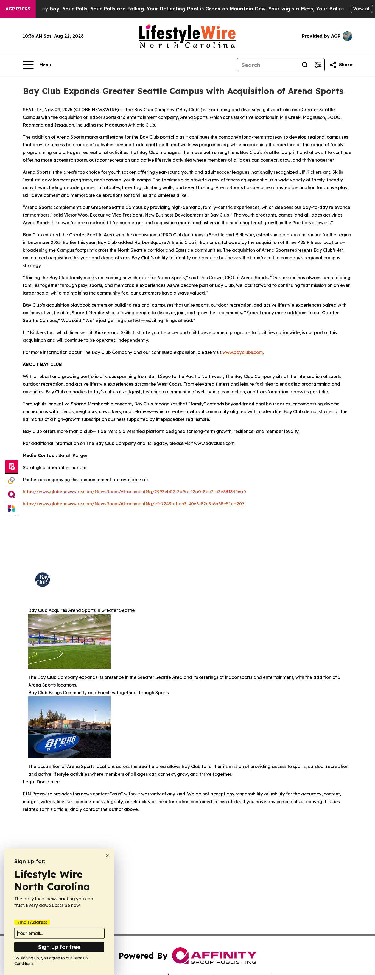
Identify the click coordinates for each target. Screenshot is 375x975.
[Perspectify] (11, 481)
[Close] (107, 855)
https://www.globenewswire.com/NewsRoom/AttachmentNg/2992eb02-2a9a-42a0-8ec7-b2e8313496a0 (134, 491)
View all (361, 8)
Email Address (32, 922)
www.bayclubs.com (242, 352)
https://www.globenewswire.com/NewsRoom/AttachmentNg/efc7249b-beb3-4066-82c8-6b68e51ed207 (133, 503)
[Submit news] (11, 467)
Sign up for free (59, 946)
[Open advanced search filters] (317, 64)
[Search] (304, 64)
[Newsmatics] (11, 508)
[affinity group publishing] (11, 494)
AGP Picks (17, 9)
